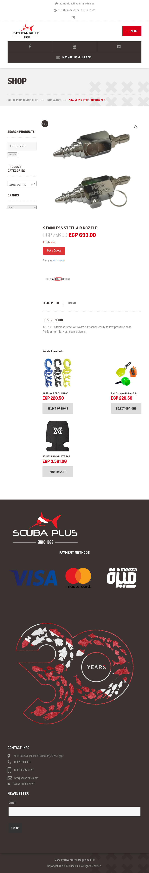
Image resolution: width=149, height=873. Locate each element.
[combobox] (22, 183)
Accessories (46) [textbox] (21, 184)
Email (12, 802)
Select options (58, 408)
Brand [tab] (72, 303)
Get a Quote (54, 250)
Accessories (59, 260)
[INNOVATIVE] (57, 279)
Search (12, 154)
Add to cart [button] (58, 471)
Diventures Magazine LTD (79, 860)
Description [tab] (50, 303)
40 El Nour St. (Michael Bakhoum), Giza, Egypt (39, 755)
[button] (135, 127)
